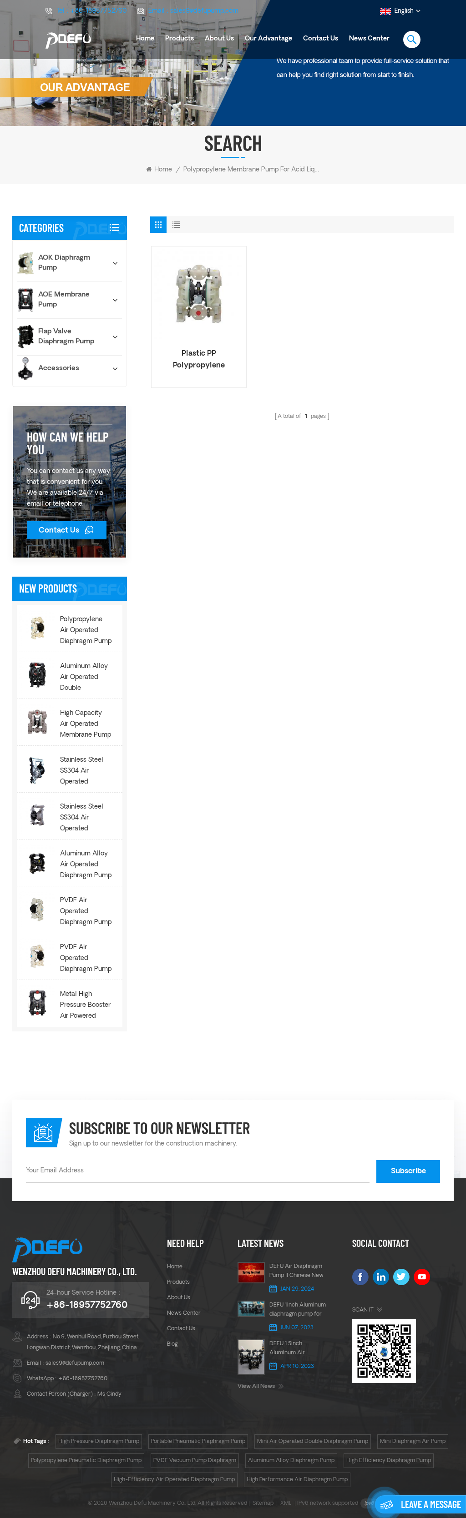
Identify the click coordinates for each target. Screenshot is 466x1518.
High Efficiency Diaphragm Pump (388, 1460)
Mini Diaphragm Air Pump (413, 1441)
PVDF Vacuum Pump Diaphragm (194, 1460)
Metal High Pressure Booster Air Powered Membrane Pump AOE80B (85, 1006)
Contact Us (59, 530)
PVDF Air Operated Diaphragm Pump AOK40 (85, 959)
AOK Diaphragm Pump (64, 263)
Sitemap (263, 1503)
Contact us (320, 38)
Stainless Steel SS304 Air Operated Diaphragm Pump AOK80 (85, 772)
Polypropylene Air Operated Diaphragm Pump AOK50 (85, 631)
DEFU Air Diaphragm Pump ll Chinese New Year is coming (296, 1272)
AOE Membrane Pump (64, 300)
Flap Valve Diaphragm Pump (66, 336)
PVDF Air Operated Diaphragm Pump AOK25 (85, 912)
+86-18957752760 (98, 11)
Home (145, 38)
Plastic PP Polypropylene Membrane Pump (199, 361)
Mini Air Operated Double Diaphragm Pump (312, 1441)
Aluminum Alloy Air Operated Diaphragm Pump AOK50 (85, 865)
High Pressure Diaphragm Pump (98, 1441)
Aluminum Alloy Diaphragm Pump (291, 1460)
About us (219, 38)
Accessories (58, 368)
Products (179, 38)
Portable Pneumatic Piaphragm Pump (198, 1441)
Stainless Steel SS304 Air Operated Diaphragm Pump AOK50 (85, 819)
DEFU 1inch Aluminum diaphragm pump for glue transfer (297, 1310)
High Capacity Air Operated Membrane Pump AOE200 (85, 725)
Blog (172, 1344)
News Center (369, 38)
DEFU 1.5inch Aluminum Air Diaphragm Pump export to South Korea (297, 1349)
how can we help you (67, 443)
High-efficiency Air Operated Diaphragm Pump (174, 1480)
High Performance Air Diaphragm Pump (297, 1480)
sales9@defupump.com (204, 11)
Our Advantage (268, 38)
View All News (256, 1386)
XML (286, 1503)
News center (184, 1313)
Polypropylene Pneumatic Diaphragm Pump (86, 1460)
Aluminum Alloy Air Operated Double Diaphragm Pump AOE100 (85, 678)
